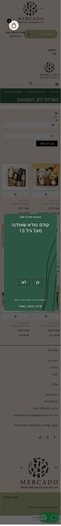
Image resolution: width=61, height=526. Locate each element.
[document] (30, 262)
